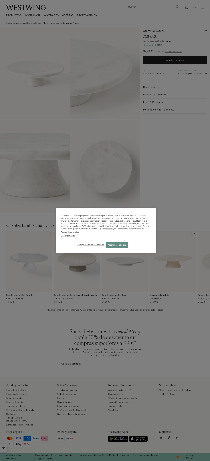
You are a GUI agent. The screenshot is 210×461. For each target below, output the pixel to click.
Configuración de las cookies (90, 244)
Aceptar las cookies (117, 245)
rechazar (109, 229)
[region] (106, 230)
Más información (68, 236)
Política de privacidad (70, 232)
